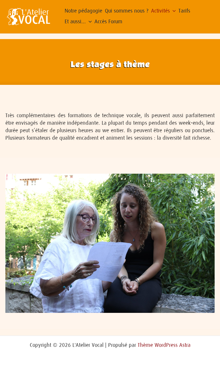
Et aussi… (75, 21)
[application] (173, 11)
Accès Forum (108, 21)
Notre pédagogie (83, 11)
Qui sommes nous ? (126, 11)
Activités (160, 11)
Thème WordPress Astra (164, 345)
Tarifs (184, 11)
